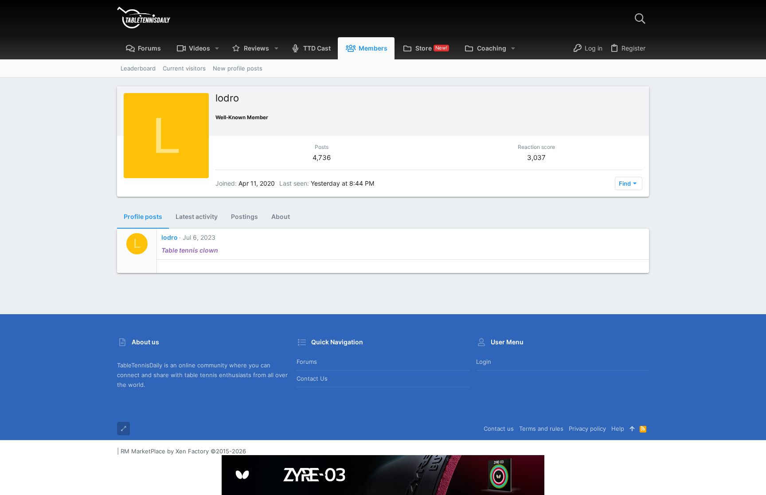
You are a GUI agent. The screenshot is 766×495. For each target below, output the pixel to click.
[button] (217, 48)
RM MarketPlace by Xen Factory (183, 451)
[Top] (632, 428)
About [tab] (280, 216)
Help (617, 428)
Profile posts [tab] (143, 216)
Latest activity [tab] (197, 216)
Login (483, 361)
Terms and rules (541, 428)
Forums (307, 361)
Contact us (312, 378)
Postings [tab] (244, 216)
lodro (169, 237)
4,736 (322, 157)
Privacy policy (587, 428)
